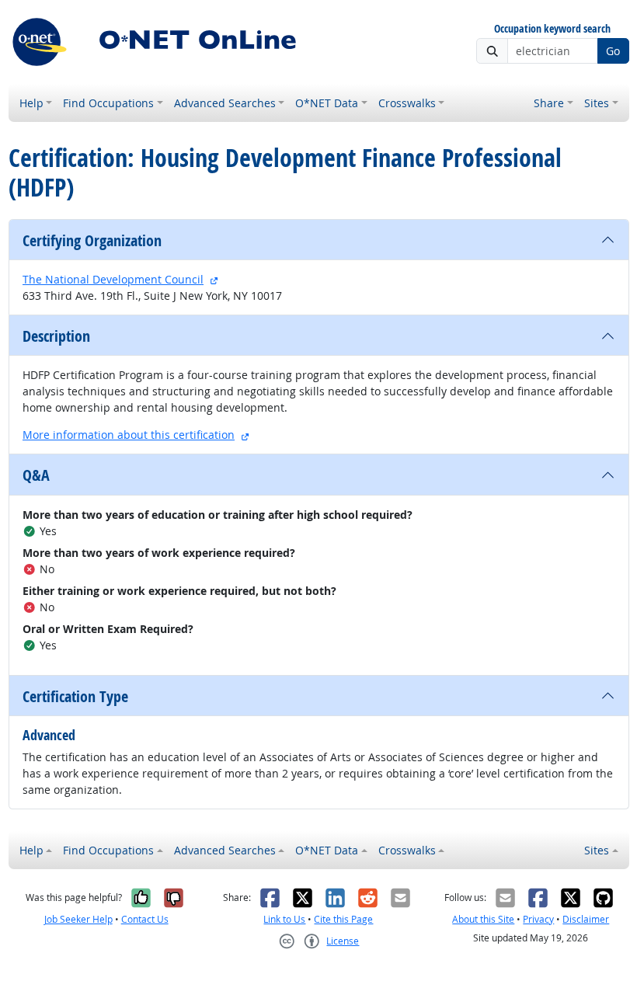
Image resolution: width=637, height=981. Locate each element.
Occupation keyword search (552, 29)
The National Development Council (113, 279)
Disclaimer (585, 919)
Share (549, 103)
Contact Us (145, 919)
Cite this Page (343, 919)
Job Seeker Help (78, 919)
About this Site (483, 919)
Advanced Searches (225, 103)
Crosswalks (407, 103)
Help (31, 103)
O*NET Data (326, 103)
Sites (596, 103)
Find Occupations (108, 103)
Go (613, 50)
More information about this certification (129, 434)
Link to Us (284, 919)
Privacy (538, 919)
